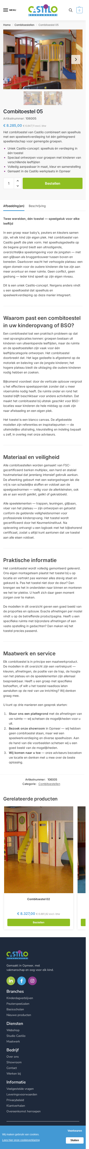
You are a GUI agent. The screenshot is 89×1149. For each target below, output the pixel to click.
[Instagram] (32, 980)
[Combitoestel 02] (38, 849)
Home (7, 24)
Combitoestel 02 (38, 899)
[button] (79, 10)
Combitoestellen (24, 24)
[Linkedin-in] (10, 980)
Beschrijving (37, 206)
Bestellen (52, 183)
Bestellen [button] (38, 922)
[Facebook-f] (21, 980)
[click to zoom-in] (43, 59)
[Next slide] (75, 59)
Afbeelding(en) (13, 206)
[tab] (14, 205)
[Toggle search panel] (70, 10)
